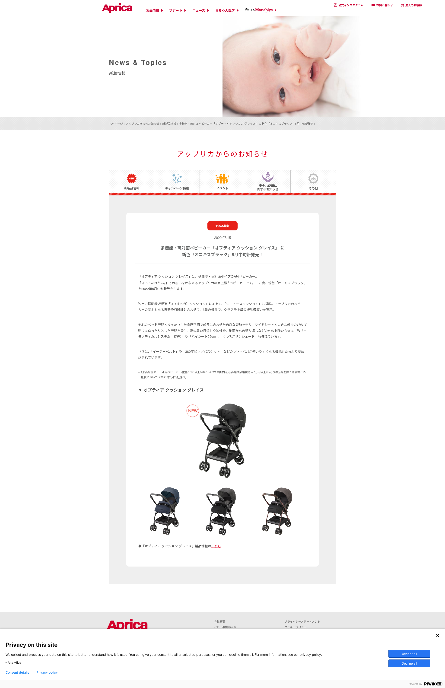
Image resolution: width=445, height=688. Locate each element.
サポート (175, 10)
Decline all (409, 663)
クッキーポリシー (295, 627)
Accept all (409, 654)
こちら (216, 546)
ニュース (198, 10)
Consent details (17, 672)
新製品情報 (169, 123)
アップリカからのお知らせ (142, 123)
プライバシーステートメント (302, 621)
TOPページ (116, 123)
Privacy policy (47, 672)
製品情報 (152, 10)
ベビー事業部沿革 (225, 627)
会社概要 (219, 621)
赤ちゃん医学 (225, 10)
